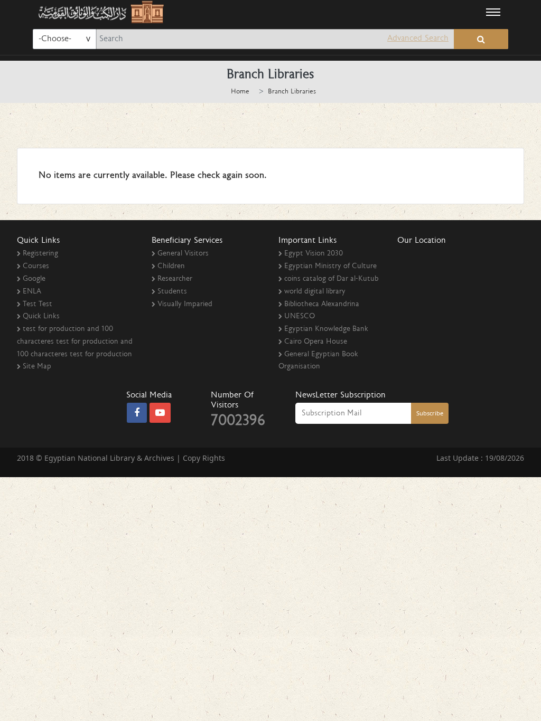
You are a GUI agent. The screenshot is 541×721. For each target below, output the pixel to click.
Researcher (174, 279)
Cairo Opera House (315, 342)
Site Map (37, 367)
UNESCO (299, 316)
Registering (40, 254)
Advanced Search (418, 38)
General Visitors (183, 254)
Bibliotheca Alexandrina (321, 304)
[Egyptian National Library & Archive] (99, 12)
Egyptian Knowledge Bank (326, 329)
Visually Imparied (184, 304)
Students (172, 292)
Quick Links (41, 316)
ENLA (32, 292)
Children (171, 266)
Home (240, 92)
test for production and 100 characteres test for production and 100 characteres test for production (75, 342)
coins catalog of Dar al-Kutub (331, 279)
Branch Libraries (292, 92)
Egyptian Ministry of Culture (330, 266)
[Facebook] (136, 413)
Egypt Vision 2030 (313, 254)
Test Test (37, 304)
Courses (36, 266)
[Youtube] (160, 413)
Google (34, 279)
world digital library (315, 292)
